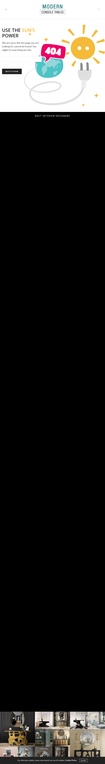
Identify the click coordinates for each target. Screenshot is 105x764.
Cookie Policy (71, 760)
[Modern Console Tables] (52, 9)
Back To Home (11, 71)
